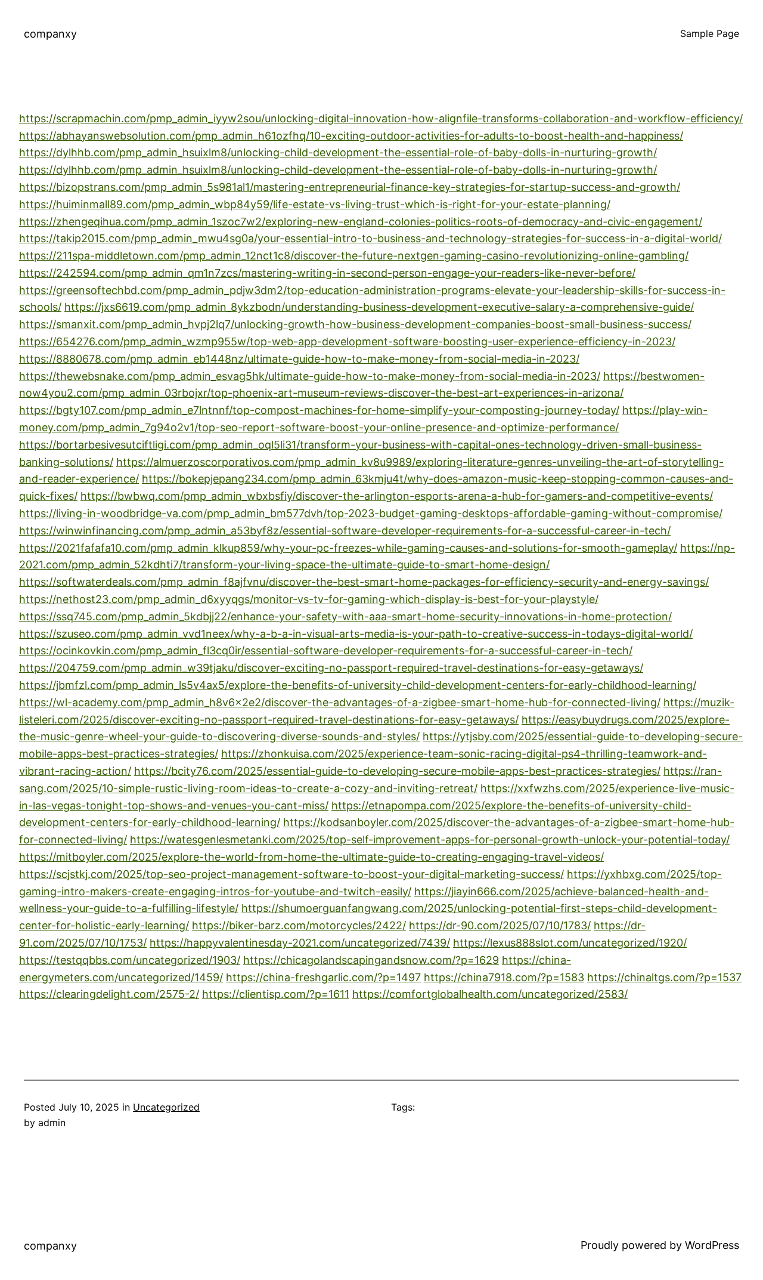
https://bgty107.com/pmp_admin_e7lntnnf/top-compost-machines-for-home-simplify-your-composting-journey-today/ (319, 410)
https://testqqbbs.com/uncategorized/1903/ (129, 960)
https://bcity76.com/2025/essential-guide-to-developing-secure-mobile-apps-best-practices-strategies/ (397, 771)
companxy (50, 33)
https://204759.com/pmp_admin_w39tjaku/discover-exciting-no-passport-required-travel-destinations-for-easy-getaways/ (331, 667)
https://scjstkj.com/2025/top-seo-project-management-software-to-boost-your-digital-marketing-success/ (291, 874)
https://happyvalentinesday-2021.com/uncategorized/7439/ (300, 942)
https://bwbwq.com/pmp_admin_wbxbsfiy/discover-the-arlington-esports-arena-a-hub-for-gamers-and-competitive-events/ (396, 496)
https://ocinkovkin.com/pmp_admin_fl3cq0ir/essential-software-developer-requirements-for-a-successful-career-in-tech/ (325, 650)
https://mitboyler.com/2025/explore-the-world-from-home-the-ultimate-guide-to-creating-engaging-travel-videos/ (311, 857)
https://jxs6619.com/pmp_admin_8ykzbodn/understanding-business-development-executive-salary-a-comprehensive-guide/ (379, 307)
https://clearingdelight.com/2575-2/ (109, 994)
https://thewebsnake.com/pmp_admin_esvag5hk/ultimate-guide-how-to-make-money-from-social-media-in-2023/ (309, 376)
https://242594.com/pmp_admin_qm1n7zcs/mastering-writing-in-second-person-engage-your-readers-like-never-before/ (327, 273)
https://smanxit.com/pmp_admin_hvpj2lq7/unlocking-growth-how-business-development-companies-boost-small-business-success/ (355, 324)
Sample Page (709, 33)
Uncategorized (166, 1107)
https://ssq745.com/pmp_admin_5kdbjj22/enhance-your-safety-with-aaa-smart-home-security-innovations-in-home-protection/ (345, 616)
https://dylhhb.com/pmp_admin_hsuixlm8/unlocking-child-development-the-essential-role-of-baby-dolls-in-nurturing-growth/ (338, 152)
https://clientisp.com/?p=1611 (275, 994)
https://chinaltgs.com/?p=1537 (664, 977)
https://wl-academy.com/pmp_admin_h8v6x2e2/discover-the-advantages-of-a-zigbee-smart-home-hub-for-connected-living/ (339, 702)
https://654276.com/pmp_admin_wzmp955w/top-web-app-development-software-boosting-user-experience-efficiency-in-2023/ (347, 341)
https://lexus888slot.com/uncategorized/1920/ (570, 942)
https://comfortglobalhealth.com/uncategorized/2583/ (490, 994)
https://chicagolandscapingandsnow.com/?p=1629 (371, 960)
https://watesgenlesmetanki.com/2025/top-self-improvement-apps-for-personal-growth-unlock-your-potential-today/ (430, 839)
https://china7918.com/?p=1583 (504, 977)
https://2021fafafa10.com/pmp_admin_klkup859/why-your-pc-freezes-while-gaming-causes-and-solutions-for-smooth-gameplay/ (348, 548)
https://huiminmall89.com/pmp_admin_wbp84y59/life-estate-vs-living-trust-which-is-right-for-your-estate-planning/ (314, 204)
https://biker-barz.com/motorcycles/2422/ (299, 925)
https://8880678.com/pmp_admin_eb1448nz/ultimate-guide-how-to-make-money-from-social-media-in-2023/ (299, 359)
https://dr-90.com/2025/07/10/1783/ (500, 925)
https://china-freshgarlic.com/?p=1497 (323, 977)
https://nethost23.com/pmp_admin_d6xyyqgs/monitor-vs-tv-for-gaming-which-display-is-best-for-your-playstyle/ (308, 599)
